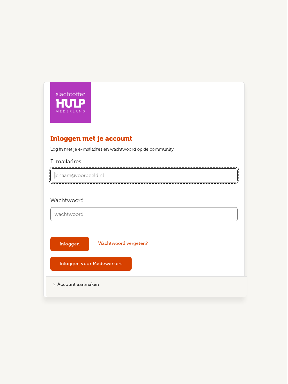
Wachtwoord (67, 200)
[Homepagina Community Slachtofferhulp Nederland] (70, 102)
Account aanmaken (78, 284)
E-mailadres (65, 161)
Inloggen (70, 244)
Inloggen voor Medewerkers (91, 263)
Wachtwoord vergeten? (123, 243)
